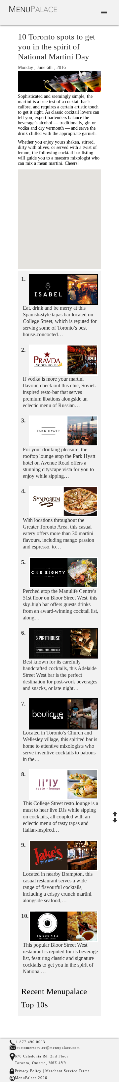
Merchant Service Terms (67, 1071)
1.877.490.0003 (30, 1042)
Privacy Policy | (29, 1071)
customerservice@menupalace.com (48, 1048)
